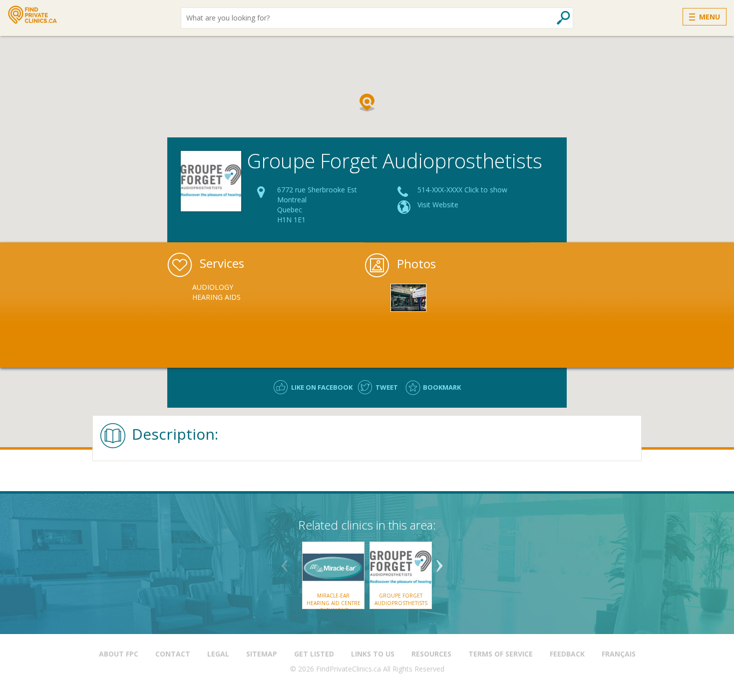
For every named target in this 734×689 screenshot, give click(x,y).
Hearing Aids (216, 297)
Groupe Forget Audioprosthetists (400, 599)
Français (619, 654)
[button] (367, 102)
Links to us (372, 654)
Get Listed (314, 654)
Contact (172, 654)
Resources (431, 654)
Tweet (386, 387)
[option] (229, 292)
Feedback (567, 654)
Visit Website (437, 204)
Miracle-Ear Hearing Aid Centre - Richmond (334, 603)
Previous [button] (285, 562)
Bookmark (442, 387)
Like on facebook (322, 387)
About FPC (118, 654)
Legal (218, 654)
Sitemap (261, 654)
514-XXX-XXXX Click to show (462, 189)
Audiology (212, 287)
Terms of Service (500, 654)
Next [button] (439, 562)
